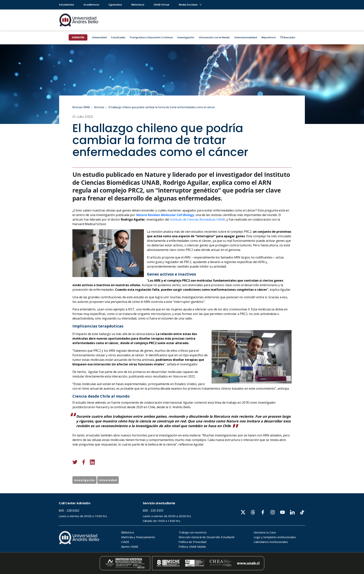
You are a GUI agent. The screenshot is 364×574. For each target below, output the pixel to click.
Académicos (91, 4)
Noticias (99, 107)
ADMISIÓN (78, 37)
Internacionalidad (245, 37)
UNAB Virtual (161, 4)
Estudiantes (66, 4)
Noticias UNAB (81, 107)
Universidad (99, 37)
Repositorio (268, 37)
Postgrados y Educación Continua (151, 37)
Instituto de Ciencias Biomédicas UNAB (197, 219)
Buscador (289, 37)
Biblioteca (137, 4)
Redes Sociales (188, 4)
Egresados (115, 4)
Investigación (185, 37)
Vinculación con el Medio (214, 37)
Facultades (118, 37)
